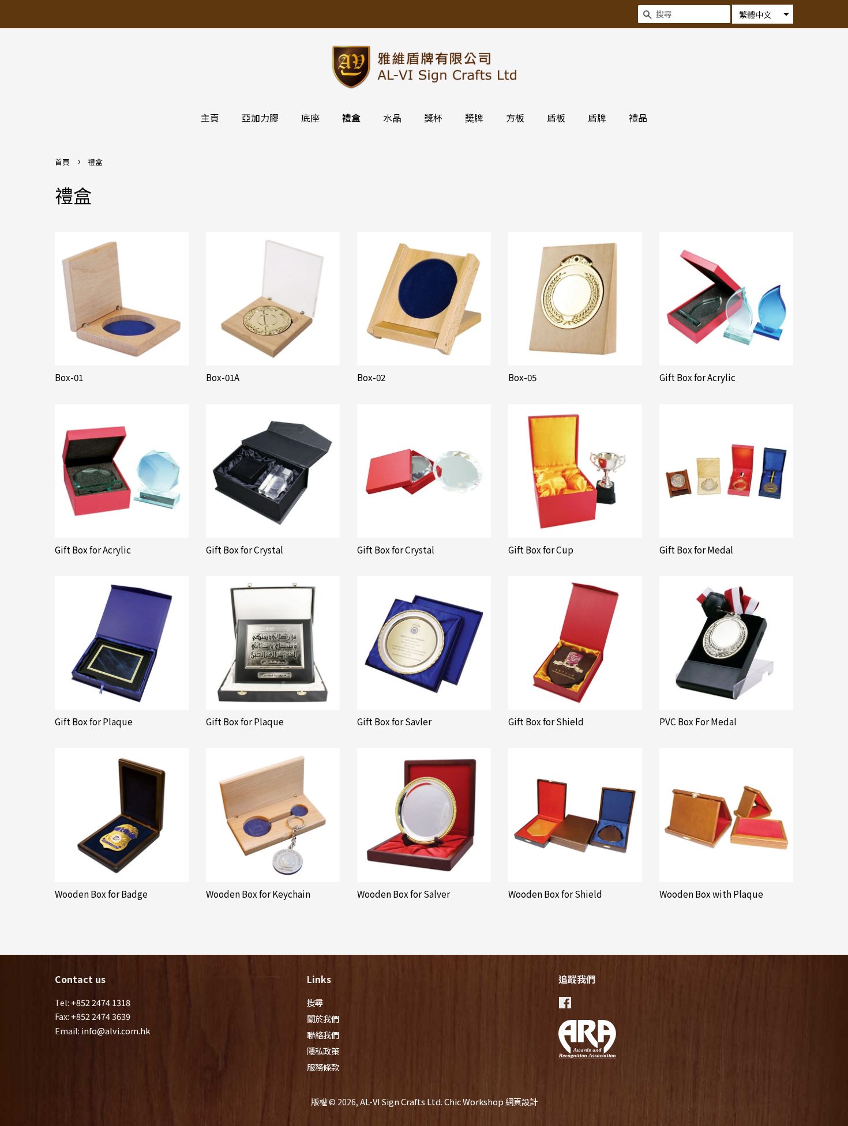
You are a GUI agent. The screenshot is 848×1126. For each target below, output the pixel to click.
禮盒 (351, 118)
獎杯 (433, 118)
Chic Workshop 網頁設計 (491, 1101)
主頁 (210, 118)
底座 (310, 118)
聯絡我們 (323, 1035)
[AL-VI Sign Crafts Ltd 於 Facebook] (565, 1004)
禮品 (638, 118)
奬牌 (474, 118)
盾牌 (597, 118)
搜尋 (315, 1002)
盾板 (556, 118)
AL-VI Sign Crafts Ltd (400, 1101)
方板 (515, 118)
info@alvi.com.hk (115, 1031)
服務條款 (323, 1067)
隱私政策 (323, 1051)
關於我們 (323, 1018)
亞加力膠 (260, 118)
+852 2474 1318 (100, 1002)
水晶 (392, 118)
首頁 (62, 161)
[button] (762, 14)
